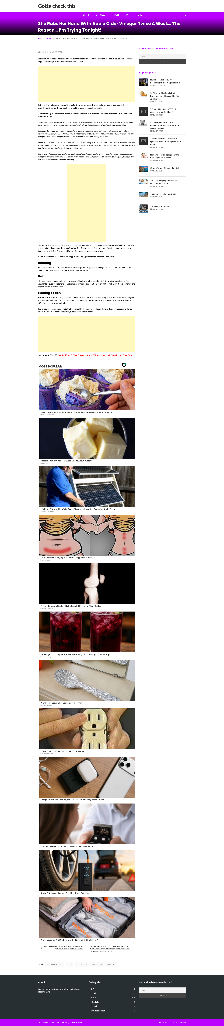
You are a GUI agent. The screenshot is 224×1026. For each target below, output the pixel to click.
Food (139, 15)
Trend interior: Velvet (160, 206)
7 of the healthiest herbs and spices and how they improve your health (165, 141)
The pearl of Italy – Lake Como (164, 194)
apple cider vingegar (55, 964)
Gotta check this (56, 6)
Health (85, 15)
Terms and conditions (168, 1022)
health (69, 964)
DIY (128, 15)
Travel (115, 15)
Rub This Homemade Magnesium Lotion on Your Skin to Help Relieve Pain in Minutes (63, 948)
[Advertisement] (86, 84)
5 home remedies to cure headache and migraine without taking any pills (164, 125)
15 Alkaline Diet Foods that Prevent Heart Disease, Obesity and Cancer (164, 96)
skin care (110, 964)
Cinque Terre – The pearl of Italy (165, 168)
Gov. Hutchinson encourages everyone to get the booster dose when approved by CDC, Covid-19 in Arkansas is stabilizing (110, 949)
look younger (97, 964)
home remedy (82, 964)
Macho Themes (76, 1022)
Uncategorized (98, 1010)
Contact (182, 1022)
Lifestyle (100, 15)
